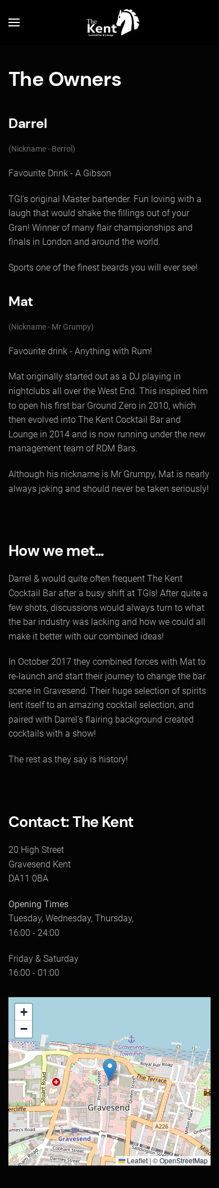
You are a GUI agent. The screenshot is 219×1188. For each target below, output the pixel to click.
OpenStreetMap (183, 1160)
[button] (14, 22)
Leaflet (136, 1160)
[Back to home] (109, 22)
